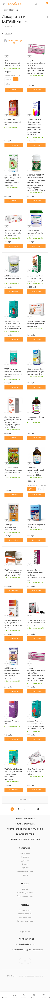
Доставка (25, 861)
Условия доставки (25, 914)
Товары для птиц (25, 834)
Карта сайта (25, 931)
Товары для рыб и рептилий (25, 839)
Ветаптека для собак (25, 893)
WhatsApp (28, 961)
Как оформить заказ (25, 871)
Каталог (25, 884)
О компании (25, 848)
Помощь (25, 905)
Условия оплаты (25, 910)
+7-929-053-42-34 (25, 939)
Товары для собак (25, 824)
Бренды (25, 889)
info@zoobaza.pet (26, 944)
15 (38, 809)
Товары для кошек (25, 819)
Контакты (25, 857)
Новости (25, 875)
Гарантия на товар (25, 917)
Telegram (21, 961)
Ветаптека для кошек (25, 896)
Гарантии (25, 868)
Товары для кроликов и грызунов (25, 829)
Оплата (25, 864)
